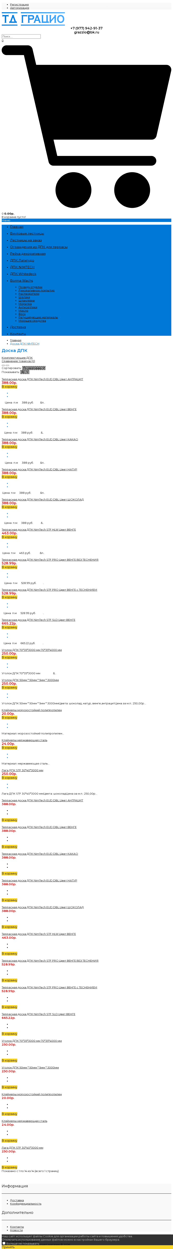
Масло (23, 310)
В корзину (9, 387)
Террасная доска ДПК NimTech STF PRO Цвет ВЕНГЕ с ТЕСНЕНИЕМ (49, 589)
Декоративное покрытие (37, 290)
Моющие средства (32, 320)
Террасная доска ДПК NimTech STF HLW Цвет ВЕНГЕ (39, 529)
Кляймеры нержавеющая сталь (24, 740)
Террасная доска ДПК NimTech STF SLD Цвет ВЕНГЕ (38, 619)
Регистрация (19, 4)
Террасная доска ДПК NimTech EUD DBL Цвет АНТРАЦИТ (42, 379)
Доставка (17, 1200)
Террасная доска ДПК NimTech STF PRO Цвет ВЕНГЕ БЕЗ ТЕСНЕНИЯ (50, 559)
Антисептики (28, 307)
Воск (22, 314)
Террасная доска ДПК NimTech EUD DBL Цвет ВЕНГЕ (39, 409)
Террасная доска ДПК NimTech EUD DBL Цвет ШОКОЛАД (43, 499)
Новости (16, 1230)
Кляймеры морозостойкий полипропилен (32, 710)
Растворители (29, 293)
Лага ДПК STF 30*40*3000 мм (22, 770)
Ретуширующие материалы (38, 317)
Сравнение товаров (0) (18, 361)
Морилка (25, 303)
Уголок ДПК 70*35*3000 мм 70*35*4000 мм (32, 650)
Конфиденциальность (25, 1203)
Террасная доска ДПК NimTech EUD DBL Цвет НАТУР (39, 469)
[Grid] (3, 365)
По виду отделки (30, 287)
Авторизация (19, 7)
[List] (7, 365)
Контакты (17, 1226)
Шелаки (24, 297)
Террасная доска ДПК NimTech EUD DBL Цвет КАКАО (40, 439)
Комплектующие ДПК (17, 357)
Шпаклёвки (27, 300)
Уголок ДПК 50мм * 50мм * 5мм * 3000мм (30, 680)
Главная (15, 340)
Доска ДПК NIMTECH (24, 343)
